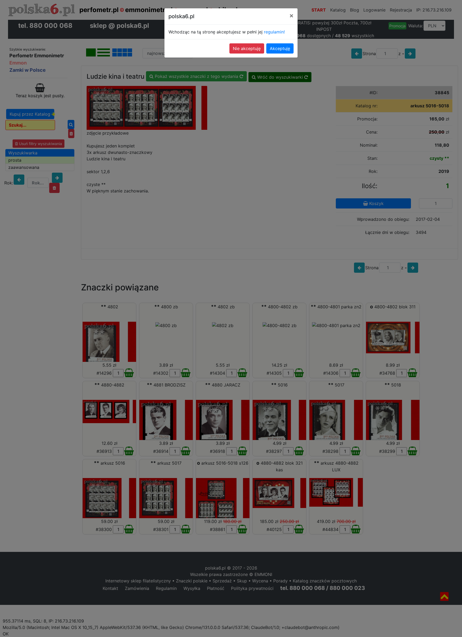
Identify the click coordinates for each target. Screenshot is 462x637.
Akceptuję (280, 48)
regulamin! (274, 32)
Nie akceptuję (247, 48)
